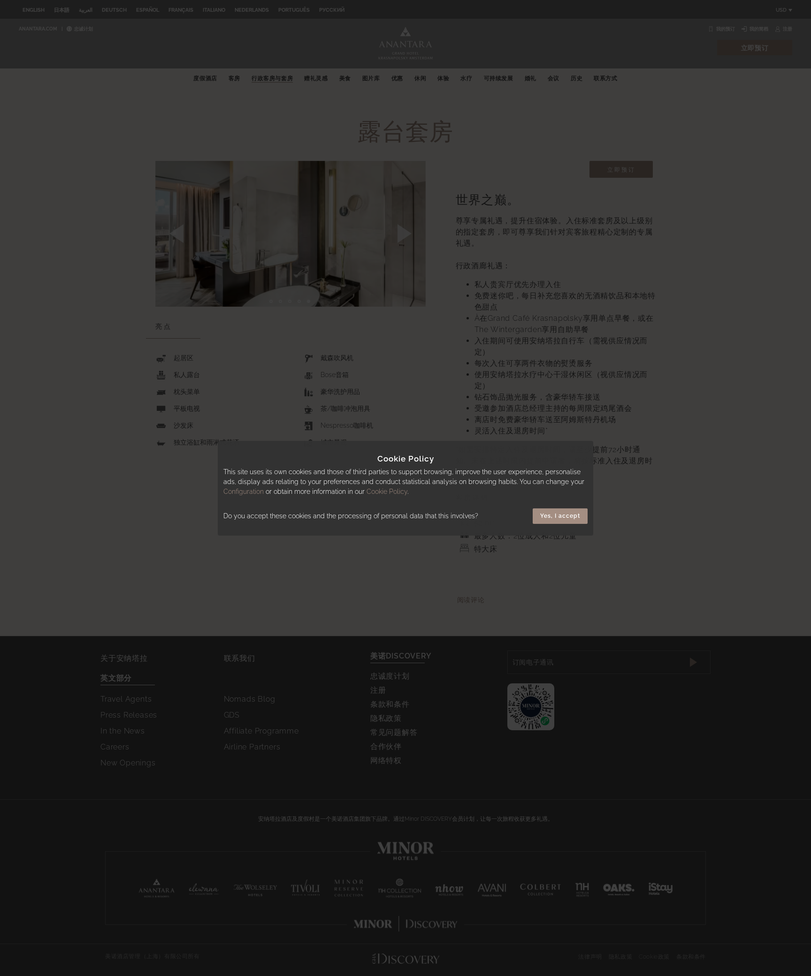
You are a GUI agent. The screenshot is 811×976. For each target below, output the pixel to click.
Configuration (243, 491)
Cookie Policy (387, 491)
